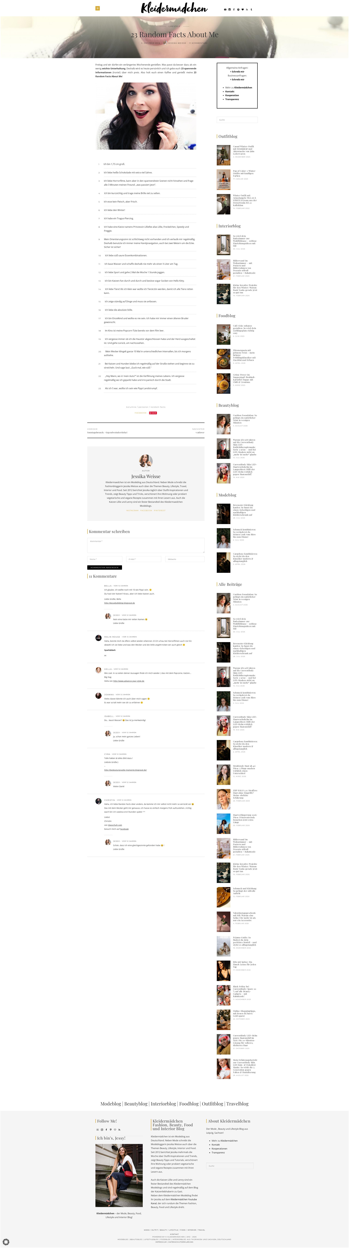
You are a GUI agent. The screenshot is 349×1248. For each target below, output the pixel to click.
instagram (132, 510)
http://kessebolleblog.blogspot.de (119, 603)
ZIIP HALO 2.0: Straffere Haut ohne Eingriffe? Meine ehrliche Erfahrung (245, 794)
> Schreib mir (237, 71)
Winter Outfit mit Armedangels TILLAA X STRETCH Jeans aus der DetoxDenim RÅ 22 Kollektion (245, 200)
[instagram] (102, 1129)
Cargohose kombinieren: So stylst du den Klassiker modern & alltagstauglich (245, 557)
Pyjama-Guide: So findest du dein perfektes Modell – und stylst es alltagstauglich (245, 941)
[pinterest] (238, 9)
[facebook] (234, 9)
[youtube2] (97, 1129)
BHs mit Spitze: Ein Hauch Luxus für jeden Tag (244, 964)
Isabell (109, 716)
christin (109, 800)
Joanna (109, 694)
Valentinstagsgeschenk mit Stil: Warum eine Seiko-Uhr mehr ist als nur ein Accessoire (244, 917)
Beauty (163, 1230)
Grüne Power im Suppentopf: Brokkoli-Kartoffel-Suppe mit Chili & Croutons (244, 378)
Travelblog (237, 1103)
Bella (108, 586)
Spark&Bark (110, 650)
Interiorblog (163, 1103)
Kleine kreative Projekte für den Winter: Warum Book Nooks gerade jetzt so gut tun (245, 289)
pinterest (160, 510)
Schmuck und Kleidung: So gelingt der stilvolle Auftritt (245, 891)
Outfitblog (212, 1103)
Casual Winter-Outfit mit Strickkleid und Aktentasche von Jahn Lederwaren (243, 150)
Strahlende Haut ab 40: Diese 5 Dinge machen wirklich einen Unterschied (244, 770)
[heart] (242, 9)
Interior (192, 1230)
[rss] (247, 9)
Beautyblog (136, 1103)
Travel (201, 1230)
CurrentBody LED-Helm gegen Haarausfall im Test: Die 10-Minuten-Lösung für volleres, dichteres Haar (245, 1040)
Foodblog (189, 1103)
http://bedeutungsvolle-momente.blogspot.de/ (125, 770)
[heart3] (115, 1129)
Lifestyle (174, 26)
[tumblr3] (251, 9)
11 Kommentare (198, 43)
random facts (158, 407)
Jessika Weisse (177, 43)
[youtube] (225, 9)
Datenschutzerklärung (181, 1242)
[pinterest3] (111, 1129)
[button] (6, 1242)
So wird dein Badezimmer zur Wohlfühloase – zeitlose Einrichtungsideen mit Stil (245, 241)
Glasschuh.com (115, 825)
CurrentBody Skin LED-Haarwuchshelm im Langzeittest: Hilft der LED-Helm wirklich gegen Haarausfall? (245, 469)
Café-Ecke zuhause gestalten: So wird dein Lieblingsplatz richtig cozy (244, 329)
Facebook (141, 413)
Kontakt (229, 91)
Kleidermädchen (243, 87)
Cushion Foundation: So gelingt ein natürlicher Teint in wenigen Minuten (245, 419)
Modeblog (110, 1103)
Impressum (161, 1242)
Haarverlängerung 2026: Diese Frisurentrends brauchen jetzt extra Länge (245, 819)
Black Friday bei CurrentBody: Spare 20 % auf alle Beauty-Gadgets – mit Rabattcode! (244, 991)
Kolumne (131, 407)
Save (154, 413)
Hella (108, 669)
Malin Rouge (112, 637)
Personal (143, 407)
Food (183, 1230)
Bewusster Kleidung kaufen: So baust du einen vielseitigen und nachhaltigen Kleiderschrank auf (244, 510)
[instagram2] (229, 9)
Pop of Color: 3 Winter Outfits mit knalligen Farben (244, 173)
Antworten (190, 586)
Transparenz (232, 99)
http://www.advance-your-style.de (128, 681)
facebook (146, 510)
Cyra (107, 754)
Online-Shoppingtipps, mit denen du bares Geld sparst (244, 1013)
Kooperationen (219, 1148)
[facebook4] (106, 1129)
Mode (147, 1230)
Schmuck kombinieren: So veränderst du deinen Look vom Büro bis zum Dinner (244, 533)
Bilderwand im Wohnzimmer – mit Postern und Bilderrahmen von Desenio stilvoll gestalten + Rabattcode (244, 266)
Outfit (154, 1230)
